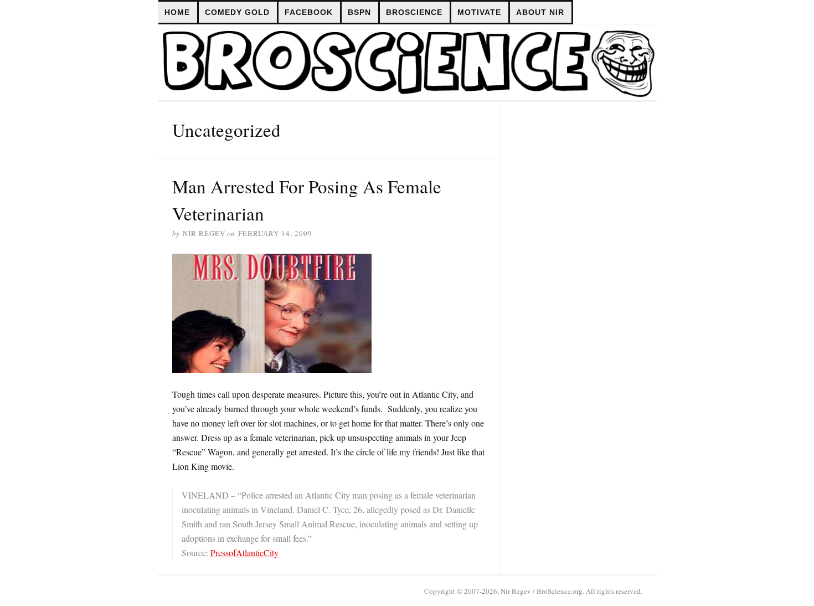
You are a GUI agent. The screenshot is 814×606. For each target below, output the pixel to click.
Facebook (309, 12)
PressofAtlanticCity (244, 552)
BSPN (359, 12)
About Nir (540, 12)
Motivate (479, 12)
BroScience (414, 12)
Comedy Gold (237, 12)
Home (177, 12)
